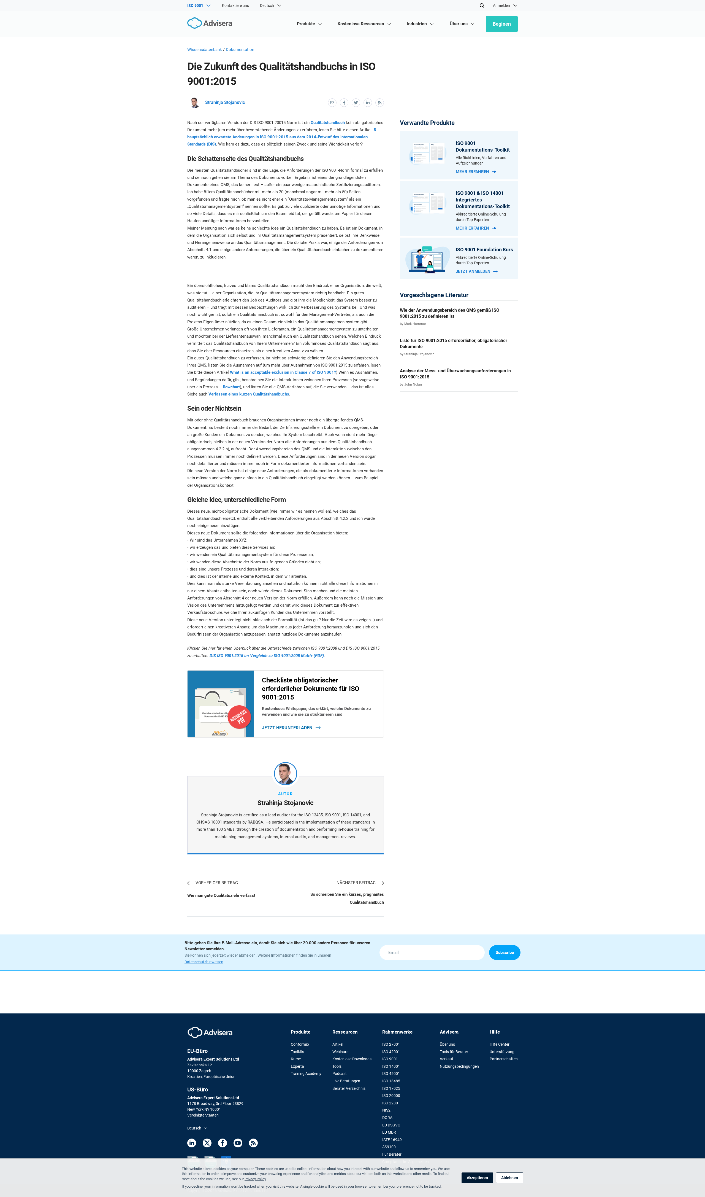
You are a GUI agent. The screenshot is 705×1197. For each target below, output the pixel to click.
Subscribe (505, 952)
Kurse (296, 1059)
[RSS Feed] (253, 1144)
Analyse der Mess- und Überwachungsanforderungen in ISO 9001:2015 (455, 374)
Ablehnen (509, 1178)
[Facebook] (222, 1144)
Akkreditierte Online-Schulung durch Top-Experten (481, 217)
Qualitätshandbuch (328, 122)
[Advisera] (211, 23)
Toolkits (297, 1052)
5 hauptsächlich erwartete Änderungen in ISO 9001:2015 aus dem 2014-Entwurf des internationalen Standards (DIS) (281, 137)
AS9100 (389, 1147)
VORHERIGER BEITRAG (217, 882)
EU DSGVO (391, 1125)
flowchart (231, 386)
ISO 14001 (391, 1066)
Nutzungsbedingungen (459, 1066)
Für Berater (392, 1154)
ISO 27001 (391, 1044)
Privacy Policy (255, 1179)
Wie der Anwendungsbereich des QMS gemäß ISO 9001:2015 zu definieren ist (449, 313)
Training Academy (306, 1073)
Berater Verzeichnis (348, 1088)
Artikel (337, 1044)
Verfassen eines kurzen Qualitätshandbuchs (248, 394)
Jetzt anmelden (473, 271)
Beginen (502, 24)
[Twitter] (207, 1144)
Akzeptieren (477, 1178)
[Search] (482, 5)
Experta (297, 1066)
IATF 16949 (392, 1139)
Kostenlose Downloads (352, 1059)
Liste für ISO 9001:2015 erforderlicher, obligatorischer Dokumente (453, 343)
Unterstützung (502, 1052)
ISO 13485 (391, 1081)
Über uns (447, 1044)
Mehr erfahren (472, 171)
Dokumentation (240, 49)
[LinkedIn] (191, 1144)
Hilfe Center (499, 1044)
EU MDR (389, 1132)
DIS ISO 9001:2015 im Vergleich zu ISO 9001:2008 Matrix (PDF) (267, 655)
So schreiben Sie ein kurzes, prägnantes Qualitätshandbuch (347, 898)
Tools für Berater (454, 1052)
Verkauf (446, 1059)
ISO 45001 (391, 1073)
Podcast (339, 1073)
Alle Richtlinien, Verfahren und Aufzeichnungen (481, 160)
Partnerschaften (504, 1059)
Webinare (340, 1052)
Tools (336, 1066)
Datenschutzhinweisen (204, 962)
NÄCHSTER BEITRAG (356, 882)
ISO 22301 (391, 1103)
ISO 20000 (391, 1095)
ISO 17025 (391, 1088)
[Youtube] (238, 1144)
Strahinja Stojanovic (225, 102)
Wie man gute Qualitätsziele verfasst (221, 895)
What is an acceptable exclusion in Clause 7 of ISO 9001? (283, 372)
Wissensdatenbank (204, 49)
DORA (387, 1117)
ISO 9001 (390, 1059)
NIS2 (386, 1110)
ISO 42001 (391, 1052)
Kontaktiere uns (235, 5)
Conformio (300, 1044)
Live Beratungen (346, 1081)
